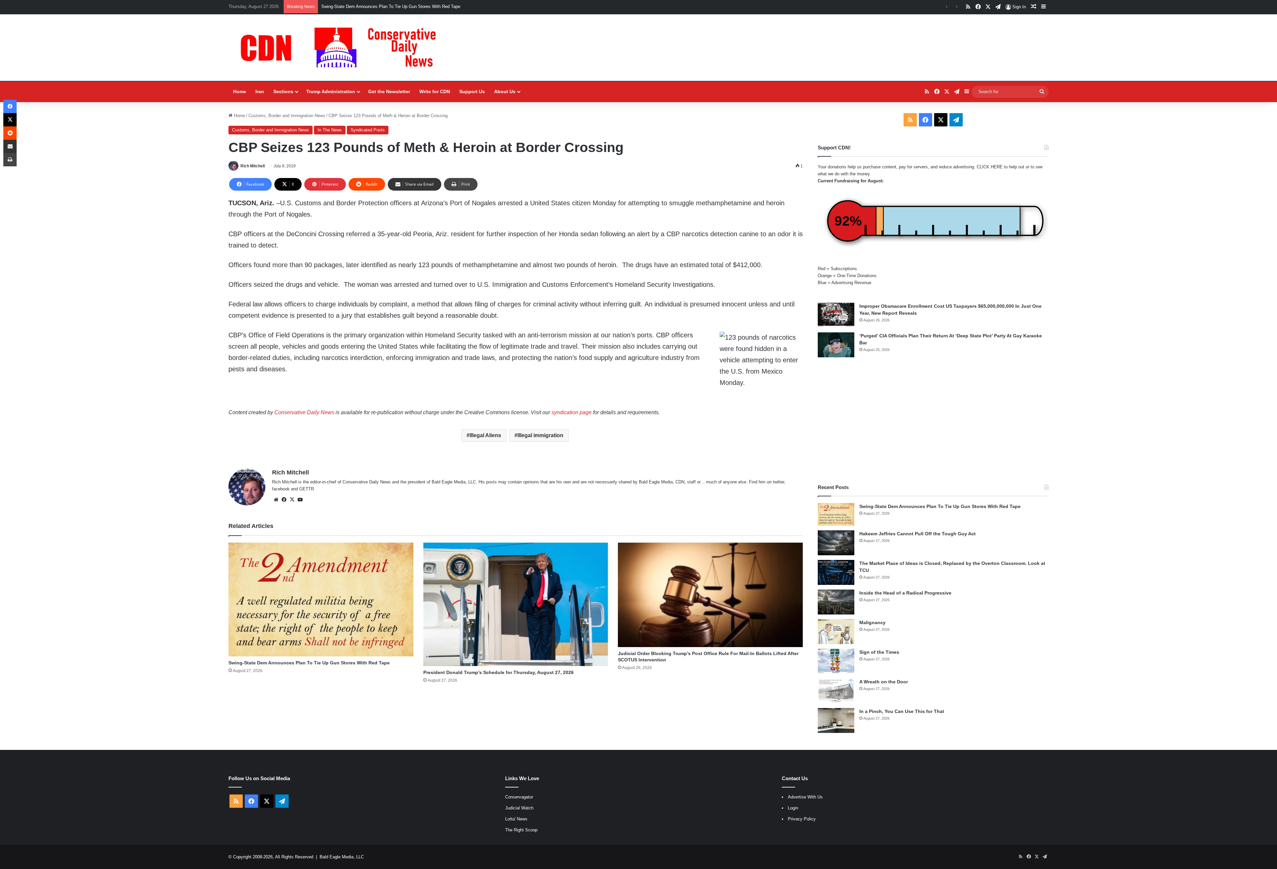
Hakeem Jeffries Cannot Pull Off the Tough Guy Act (371, 6)
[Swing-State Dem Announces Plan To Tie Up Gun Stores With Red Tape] (320, 599)
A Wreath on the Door (883, 681)
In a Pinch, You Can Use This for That (901, 711)
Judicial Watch (519, 807)
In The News (330, 129)
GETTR (306, 488)
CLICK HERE (990, 166)
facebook (281, 488)
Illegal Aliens (485, 435)
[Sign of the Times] (836, 661)
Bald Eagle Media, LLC (342, 856)
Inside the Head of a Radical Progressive (905, 593)
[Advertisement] (933, 420)
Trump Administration (330, 91)
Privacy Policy (802, 818)
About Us (504, 91)
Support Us (472, 91)
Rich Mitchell (252, 166)
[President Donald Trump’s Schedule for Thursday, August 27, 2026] (515, 604)
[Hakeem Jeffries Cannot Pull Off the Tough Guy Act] (836, 542)
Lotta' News (516, 818)
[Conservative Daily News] (341, 48)
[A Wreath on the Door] (836, 690)
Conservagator (519, 796)
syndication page (571, 412)
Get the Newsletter (389, 91)
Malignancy (872, 622)
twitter (778, 481)
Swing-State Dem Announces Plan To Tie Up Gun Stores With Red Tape (309, 662)
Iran (259, 91)
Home (239, 91)
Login (793, 807)
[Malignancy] (836, 631)
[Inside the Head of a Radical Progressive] (836, 602)
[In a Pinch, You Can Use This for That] (836, 720)
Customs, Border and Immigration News (286, 115)
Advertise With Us (805, 796)
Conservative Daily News (304, 412)
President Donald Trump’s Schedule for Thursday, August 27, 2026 (498, 672)
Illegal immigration (540, 435)
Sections (283, 91)
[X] (292, 500)
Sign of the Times (879, 652)
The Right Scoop (521, 829)
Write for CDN (434, 91)
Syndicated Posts (368, 129)
